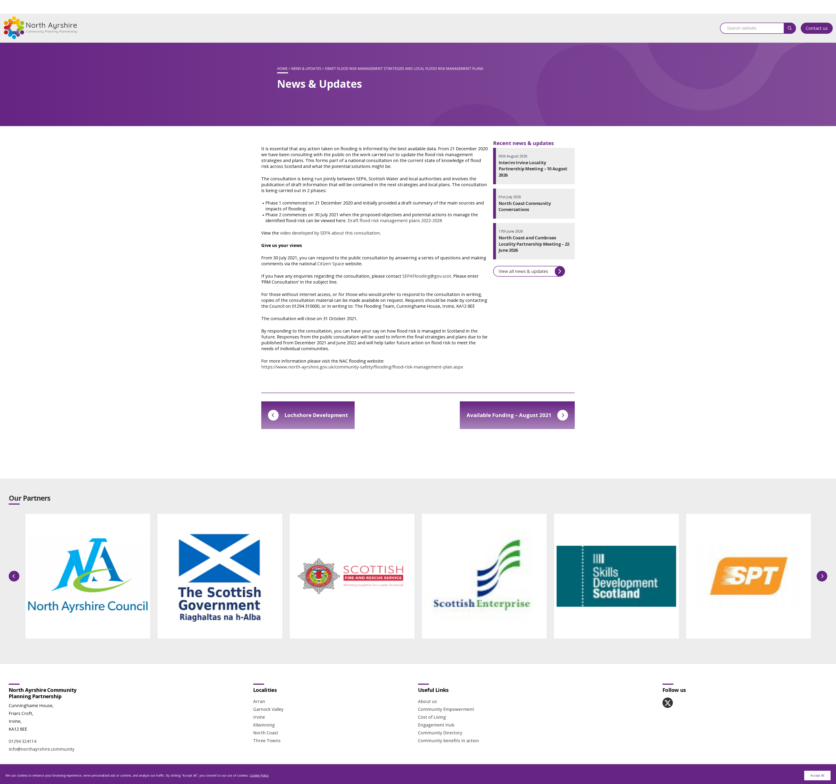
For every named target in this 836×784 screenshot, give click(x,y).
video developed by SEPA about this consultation (330, 233)
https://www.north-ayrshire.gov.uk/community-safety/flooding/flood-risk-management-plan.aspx (362, 367)
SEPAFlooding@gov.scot (426, 276)
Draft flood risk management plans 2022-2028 (395, 220)
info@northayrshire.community (41, 749)
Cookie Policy (259, 775)
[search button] (790, 28)
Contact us (817, 28)
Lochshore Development (316, 415)
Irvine (259, 717)
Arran (259, 701)
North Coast (265, 733)
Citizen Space (330, 264)
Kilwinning (264, 725)
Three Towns (267, 740)
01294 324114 (22, 741)
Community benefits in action (448, 740)
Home (282, 68)
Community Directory (440, 733)
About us (427, 701)
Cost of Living (432, 717)
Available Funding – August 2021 (509, 415)
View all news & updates (523, 271)
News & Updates (306, 68)
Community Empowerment (446, 709)
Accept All (817, 775)
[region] (418, 774)
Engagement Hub (436, 725)
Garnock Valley (268, 709)
